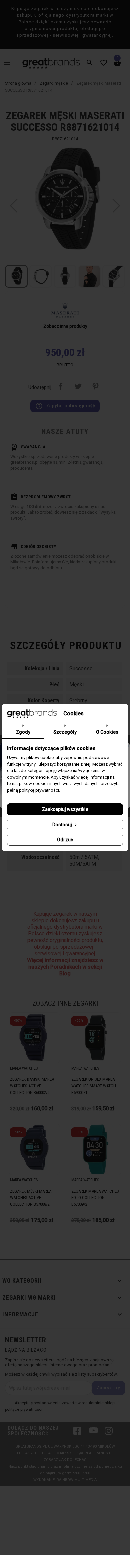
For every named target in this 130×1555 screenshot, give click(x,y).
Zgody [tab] (23, 732)
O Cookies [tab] (107, 732)
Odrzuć (65, 839)
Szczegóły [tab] (65, 732)
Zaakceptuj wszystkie (65, 809)
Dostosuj (62, 824)
